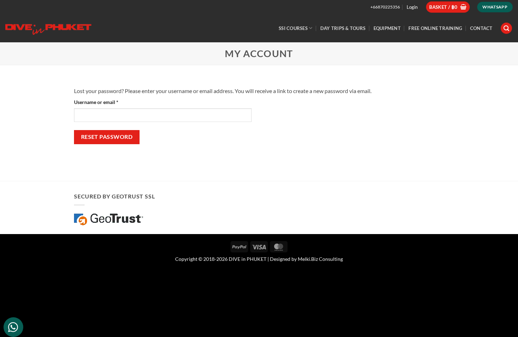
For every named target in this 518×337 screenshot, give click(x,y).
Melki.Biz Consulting (320, 259)
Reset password (107, 137)
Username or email (106, 102)
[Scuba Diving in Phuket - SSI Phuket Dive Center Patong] (49, 28)
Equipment (387, 28)
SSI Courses (293, 28)
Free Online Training (435, 28)
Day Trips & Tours (342, 28)
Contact (481, 28)
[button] (448, 7)
